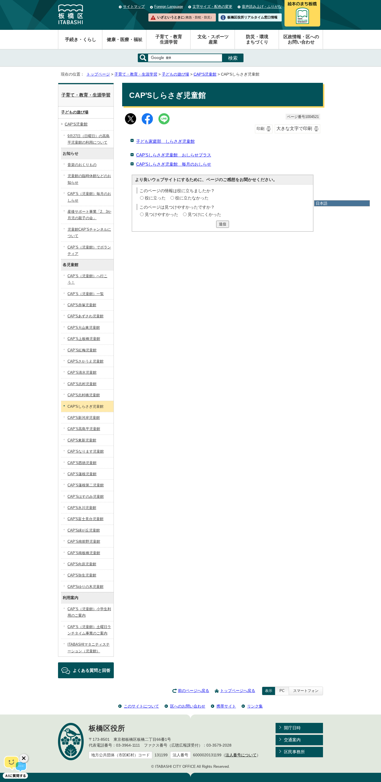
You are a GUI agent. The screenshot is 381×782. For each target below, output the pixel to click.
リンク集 (255, 706)
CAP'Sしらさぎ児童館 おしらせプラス (173, 155)
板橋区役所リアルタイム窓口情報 (252, 17)
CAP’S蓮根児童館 (82, 474)
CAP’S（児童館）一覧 (85, 294)
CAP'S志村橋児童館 (83, 395)
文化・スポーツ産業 (213, 39)
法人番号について (241, 755)
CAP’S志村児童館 (82, 384)
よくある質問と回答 (91, 670)
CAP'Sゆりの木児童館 (85, 587)
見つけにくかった (204, 214)
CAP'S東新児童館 (81, 440)
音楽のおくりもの (82, 165)
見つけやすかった (161, 214)
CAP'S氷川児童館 (81, 508)
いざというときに (185, 17)
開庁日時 (292, 727)
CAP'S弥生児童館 (81, 575)
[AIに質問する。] (15, 766)
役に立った (155, 198)
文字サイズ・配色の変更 (212, 6)
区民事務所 (294, 751)
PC (281, 691)
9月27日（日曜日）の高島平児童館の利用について (88, 139)
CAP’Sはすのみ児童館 (85, 496)
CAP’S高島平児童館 (83, 429)
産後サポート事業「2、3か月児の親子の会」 (89, 214)
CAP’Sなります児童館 (85, 451)
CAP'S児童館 (205, 74)
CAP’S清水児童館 (82, 372)
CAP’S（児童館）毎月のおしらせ (89, 197)
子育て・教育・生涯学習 (135, 74)
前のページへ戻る (193, 691)
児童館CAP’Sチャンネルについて (89, 232)
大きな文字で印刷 (294, 128)
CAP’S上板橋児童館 (83, 339)
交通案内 (292, 739)
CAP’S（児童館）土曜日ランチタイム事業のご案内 (89, 630)
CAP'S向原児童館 (81, 564)
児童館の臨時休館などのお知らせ (89, 179)
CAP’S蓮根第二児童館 (85, 485)
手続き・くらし (80, 39)
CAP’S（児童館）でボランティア (89, 250)
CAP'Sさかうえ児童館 (85, 361)
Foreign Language (168, 6)
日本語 (321, 203)
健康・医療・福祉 (125, 39)
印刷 (260, 129)
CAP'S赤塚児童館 (81, 305)
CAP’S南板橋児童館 (83, 553)
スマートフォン (306, 691)
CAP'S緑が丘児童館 (83, 530)
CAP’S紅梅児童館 (82, 350)
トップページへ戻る (237, 691)
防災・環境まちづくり (257, 39)
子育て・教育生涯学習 (168, 39)
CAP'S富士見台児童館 (85, 519)
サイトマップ (134, 6)
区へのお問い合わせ (187, 706)
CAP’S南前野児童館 (83, 541)
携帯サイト (226, 706)
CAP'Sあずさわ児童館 (85, 316)
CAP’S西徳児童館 (82, 463)
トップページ (98, 74)
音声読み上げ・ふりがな (262, 6)
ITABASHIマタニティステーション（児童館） (88, 647)
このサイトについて (141, 706)
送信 (222, 224)
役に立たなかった (192, 198)
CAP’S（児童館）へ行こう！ (87, 279)
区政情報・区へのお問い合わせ (301, 39)
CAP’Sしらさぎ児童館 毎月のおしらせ (173, 164)
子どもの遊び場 (175, 74)
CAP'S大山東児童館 (83, 327)
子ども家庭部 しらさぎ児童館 (165, 141)
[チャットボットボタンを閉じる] (23, 758)
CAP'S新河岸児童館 (83, 418)
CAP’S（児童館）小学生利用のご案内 (89, 612)
